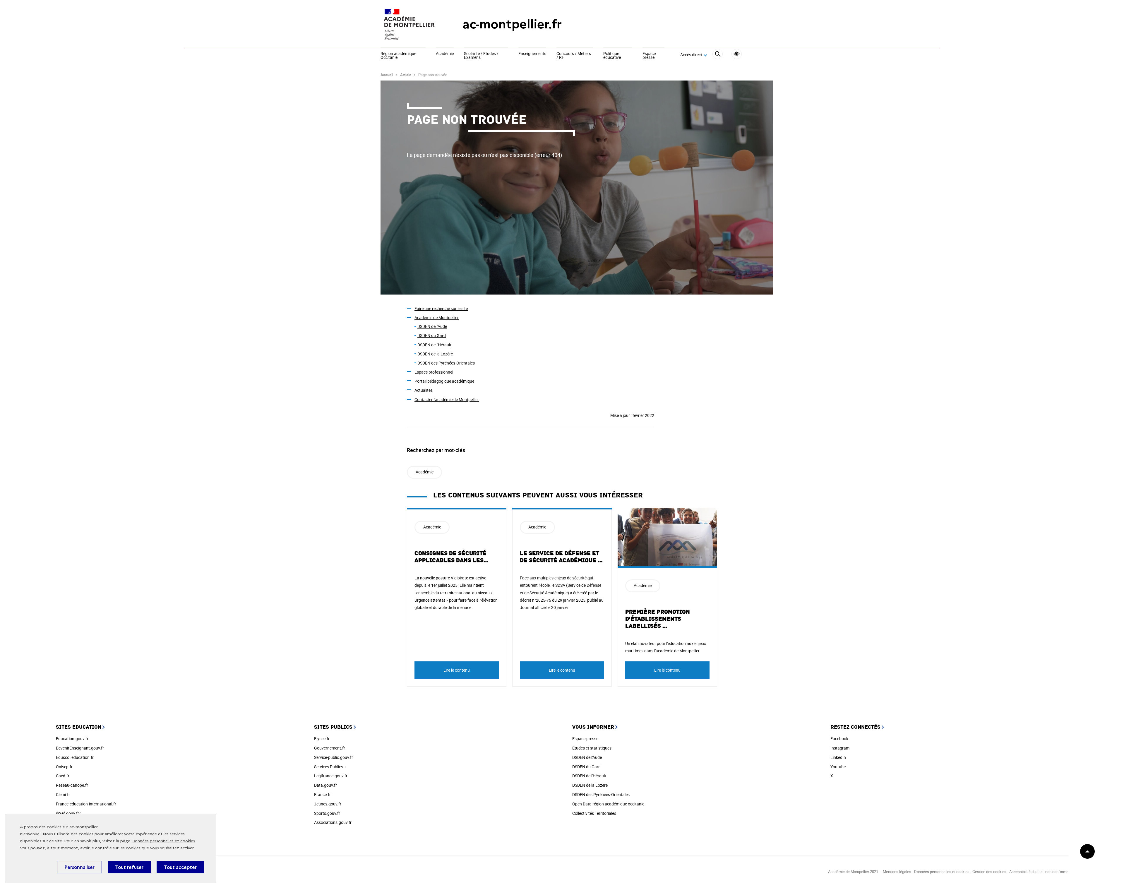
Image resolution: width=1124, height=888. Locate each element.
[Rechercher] (717, 55)
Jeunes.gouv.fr (327, 804)
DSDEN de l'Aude (432, 326)
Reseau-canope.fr (72, 785)
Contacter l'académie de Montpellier (446, 399)
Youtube (838, 766)
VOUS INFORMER (593, 727)
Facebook (839, 738)
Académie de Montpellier (436, 317)
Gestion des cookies (989, 871)
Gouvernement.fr (329, 748)
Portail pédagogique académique (444, 381)
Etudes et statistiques (591, 748)
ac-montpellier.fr (512, 24)
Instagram (839, 748)
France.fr (322, 794)
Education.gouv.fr (72, 738)
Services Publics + (330, 766)
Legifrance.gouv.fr (330, 776)
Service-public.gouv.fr (333, 757)
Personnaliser (79, 867)
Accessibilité (736, 54)
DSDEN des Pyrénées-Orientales (446, 363)
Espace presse (649, 56)
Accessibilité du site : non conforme (1038, 871)
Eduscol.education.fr (75, 757)
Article (405, 74)
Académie (445, 54)
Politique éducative (612, 56)
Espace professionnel (433, 372)
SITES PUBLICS (333, 727)
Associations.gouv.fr (333, 822)
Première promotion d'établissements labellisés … (657, 618)
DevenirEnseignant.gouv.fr (80, 748)
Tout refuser (129, 867)
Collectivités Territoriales (594, 813)
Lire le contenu (456, 670)
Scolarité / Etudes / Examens (481, 56)
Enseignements (532, 54)
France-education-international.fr (86, 804)
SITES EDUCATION (78, 727)
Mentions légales (897, 871)
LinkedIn (838, 757)
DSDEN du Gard (431, 335)
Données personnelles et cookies (163, 841)
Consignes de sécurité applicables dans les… (451, 557)
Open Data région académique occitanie (608, 804)
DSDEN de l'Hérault (434, 345)
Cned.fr (62, 776)
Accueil (387, 74)
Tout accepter (180, 867)
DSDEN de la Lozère (435, 354)
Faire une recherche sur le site (441, 308)
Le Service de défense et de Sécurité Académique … (561, 557)
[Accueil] (410, 24)
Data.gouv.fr (325, 785)
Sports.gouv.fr (327, 813)
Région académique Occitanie (398, 56)
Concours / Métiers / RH (573, 56)
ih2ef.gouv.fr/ (68, 813)
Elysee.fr (322, 738)
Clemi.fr (63, 794)
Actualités (423, 390)
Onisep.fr (64, 766)
